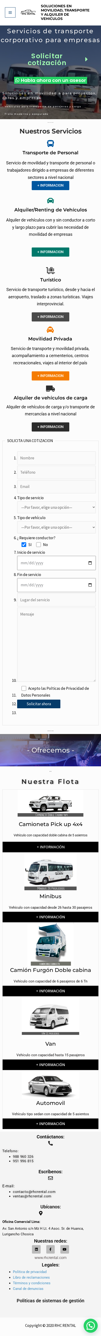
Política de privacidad (30, 1272)
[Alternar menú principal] (10, 12)
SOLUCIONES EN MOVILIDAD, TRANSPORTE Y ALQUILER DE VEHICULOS (65, 12)
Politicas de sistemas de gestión (50, 1300)
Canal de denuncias (28, 1289)
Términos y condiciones (31, 1283)
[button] (91, 1326)
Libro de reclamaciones (31, 1277)
